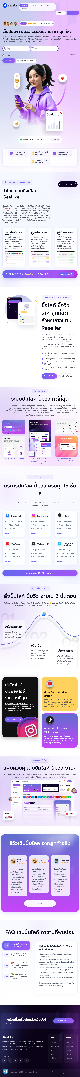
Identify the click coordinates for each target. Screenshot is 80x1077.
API (48, 5)
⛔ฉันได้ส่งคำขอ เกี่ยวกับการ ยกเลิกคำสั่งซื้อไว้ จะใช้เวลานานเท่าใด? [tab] (17, 965)
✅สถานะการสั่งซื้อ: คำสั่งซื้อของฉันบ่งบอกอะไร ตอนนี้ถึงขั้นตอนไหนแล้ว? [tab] (17, 976)
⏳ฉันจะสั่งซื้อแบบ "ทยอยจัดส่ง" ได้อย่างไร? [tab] (17, 955)
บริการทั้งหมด (34, 5)
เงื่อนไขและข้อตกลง (55, 1073)
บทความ (42, 5)
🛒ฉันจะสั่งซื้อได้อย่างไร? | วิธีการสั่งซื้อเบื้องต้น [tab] (17, 945)
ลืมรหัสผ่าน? (72, 54)
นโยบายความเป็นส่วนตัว (64, 1073)
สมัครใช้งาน (24, 9)
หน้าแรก (53, 1043)
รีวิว (40, 903)
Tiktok (68, 1054)
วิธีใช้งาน (53, 1058)
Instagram (69, 1046)
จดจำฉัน (7, 55)
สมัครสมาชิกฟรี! (65, 274)
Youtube (69, 1058)
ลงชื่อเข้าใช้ (24, 5)
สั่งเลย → (8, 533)
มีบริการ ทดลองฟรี (66, 184)
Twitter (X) (70, 1050)
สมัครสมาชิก (72, 13)
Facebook (69, 1043)
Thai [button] (60, 13)
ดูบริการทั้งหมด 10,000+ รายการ (38, 573)
